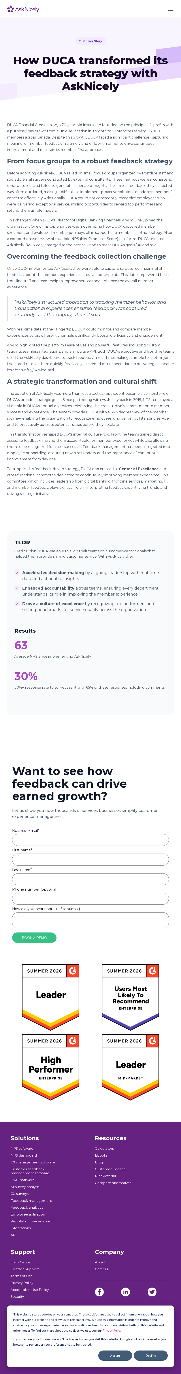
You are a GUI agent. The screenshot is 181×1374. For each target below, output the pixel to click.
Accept (115, 1355)
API (14, 1235)
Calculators (104, 1149)
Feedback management (31, 1201)
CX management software (33, 1162)
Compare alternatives (113, 1183)
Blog (99, 1162)
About (100, 1262)
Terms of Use (22, 1276)
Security (17, 1297)
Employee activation (28, 1214)
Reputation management (32, 1221)
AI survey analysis (25, 1187)
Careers (101, 1269)
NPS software (22, 1149)
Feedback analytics (27, 1208)
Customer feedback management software (30, 1171)
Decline (151, 1355)
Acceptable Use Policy (30, 1290)
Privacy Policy (112, 1330)
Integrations (21, 1228)
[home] (23, 8)
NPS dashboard (24, 1155)
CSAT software (23, 1180)
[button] (169, 9)
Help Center (21, 1262)
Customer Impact (110, 1169)
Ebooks (101, 1155)
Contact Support (25, 1269)
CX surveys (19, 1194)
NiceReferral (105, 1176)
